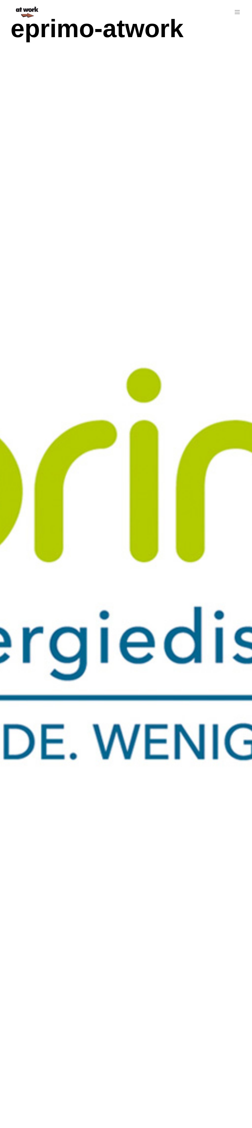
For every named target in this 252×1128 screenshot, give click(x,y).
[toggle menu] (237, 12)
